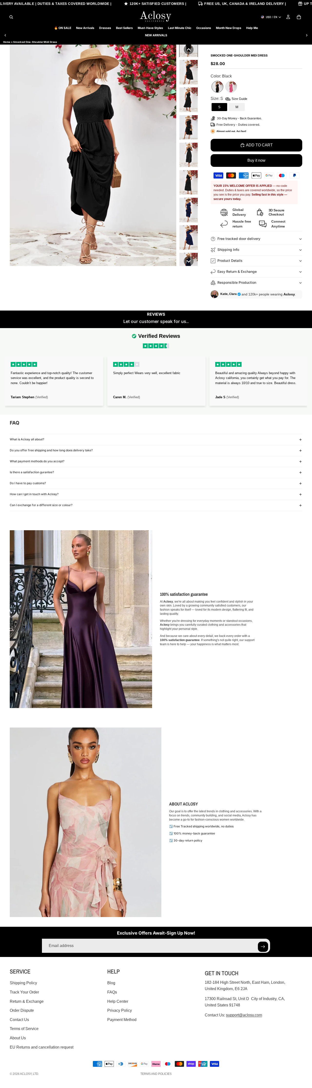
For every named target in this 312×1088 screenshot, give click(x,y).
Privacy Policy (119, 1010)
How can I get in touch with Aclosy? (34, 494)
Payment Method (121, 1019)
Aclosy (25, 1074)
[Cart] (298, 17)
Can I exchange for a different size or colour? (41, 505)
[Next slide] (306, 35)
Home (6, 41)
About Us (18, 1038)
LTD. (36, 1074)
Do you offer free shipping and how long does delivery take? (51, 450)
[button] (189, 49)
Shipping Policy (23, 983)
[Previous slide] (5, 35)
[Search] (11, 17)
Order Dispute (22, 1010)
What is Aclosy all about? (27, 439)
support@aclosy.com (244, 1015)
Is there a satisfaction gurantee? (32, 472)
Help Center (117, 1001)
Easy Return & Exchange (237, 271)
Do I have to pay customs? (28, 483)
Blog (111, 983)
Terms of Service (24, 1029)
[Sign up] (263, 947)
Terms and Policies (156, 1074)
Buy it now (256, 160)
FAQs (112, 992)
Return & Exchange (27, 1001)
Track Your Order (24, 992)
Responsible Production (236, 282)
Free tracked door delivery (239, 239)
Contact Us (19, 1019)
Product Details (230, 260)
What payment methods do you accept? (37, 461)
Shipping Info (228, 249)
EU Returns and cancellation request (41, 1047)
